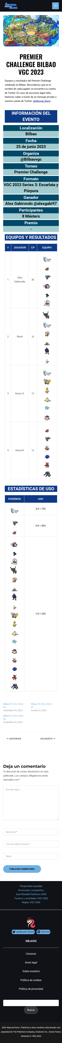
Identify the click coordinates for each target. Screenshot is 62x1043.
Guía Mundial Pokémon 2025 (31, 894)
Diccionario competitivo (31, 890)
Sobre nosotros (31, 971)
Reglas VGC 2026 (31, 902)
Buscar (31, 997)
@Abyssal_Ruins (42, 101)
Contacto (31, 953)
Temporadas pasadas (31, 886)
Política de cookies (31, 980)
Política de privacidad (31, 988)
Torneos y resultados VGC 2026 (31, 898)
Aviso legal (31, 962)
